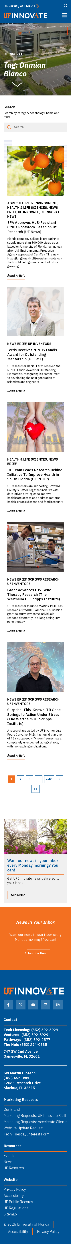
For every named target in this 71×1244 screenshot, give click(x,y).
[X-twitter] (20, 1004)
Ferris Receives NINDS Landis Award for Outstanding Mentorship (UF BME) (32, 354)
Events (9, 1155)
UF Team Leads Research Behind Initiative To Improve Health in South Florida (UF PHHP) (34, 474)
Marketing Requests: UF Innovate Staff (35, 1115)
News (8, 1162)
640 (49, 779)
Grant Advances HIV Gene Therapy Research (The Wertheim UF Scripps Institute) (33, 594)
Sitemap (10, 1214)
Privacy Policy (15, 1189)
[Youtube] (33, 1004)
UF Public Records (18, 1202)
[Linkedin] (45, 1004)
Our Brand (12, 1109)
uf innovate (14, 54)
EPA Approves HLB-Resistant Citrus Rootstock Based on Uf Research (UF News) (32, 227)
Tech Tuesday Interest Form (27, 1134)
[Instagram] (58, 1004)
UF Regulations (16, 1208)
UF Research (14, 1168)
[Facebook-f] (8, 1004)
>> (35, 789)
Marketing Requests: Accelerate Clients (35, 1122)
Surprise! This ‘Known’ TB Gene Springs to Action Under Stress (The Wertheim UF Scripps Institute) (34, 716)
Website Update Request (24, 1128)
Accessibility (14, 1195)
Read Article (16, 275)
